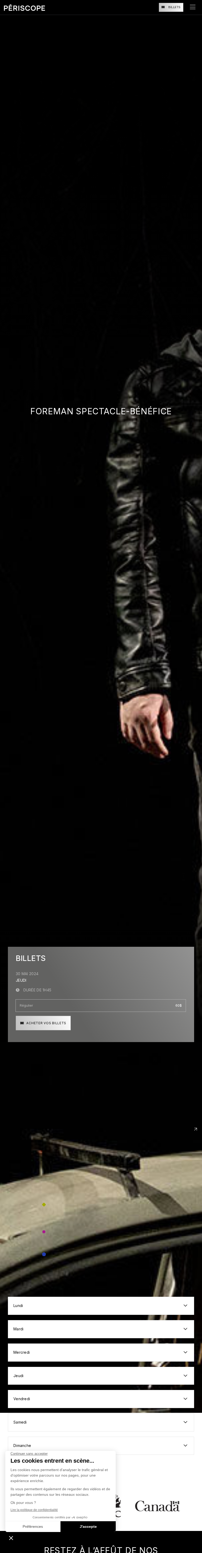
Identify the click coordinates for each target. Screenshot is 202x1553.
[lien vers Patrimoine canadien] (127, 1506)
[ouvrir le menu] (192, 7)
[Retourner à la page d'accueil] (24, 7)
